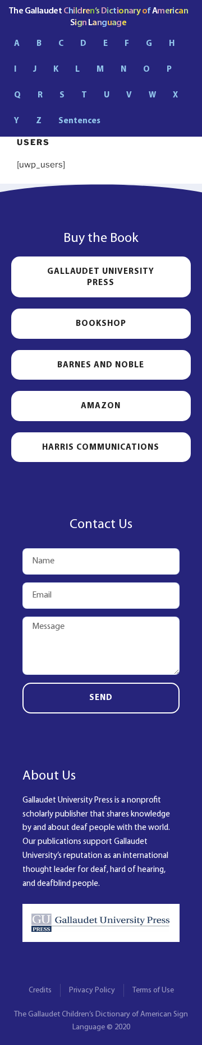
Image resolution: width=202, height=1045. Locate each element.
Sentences (79, 121)
